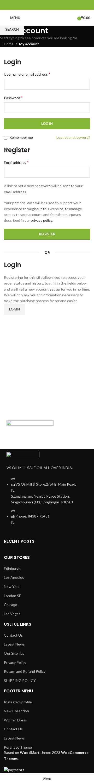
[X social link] (40, 5)
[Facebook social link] (34, 5)
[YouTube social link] (53, 5)
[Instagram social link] (47, 5)
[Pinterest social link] (60, 5)
